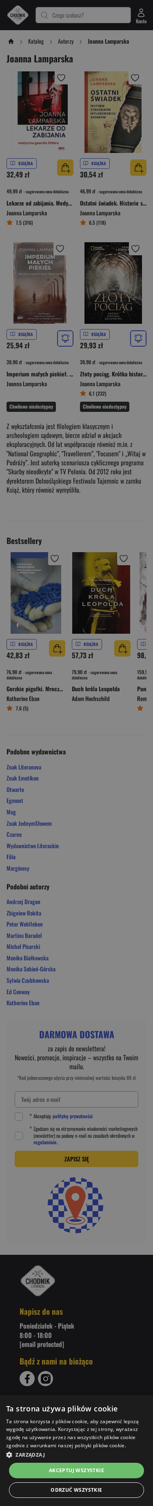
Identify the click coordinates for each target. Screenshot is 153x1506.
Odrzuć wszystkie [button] (76, 1489)
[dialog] (76, 1450)
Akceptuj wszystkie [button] (76, 1470)
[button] (76, 1455)
